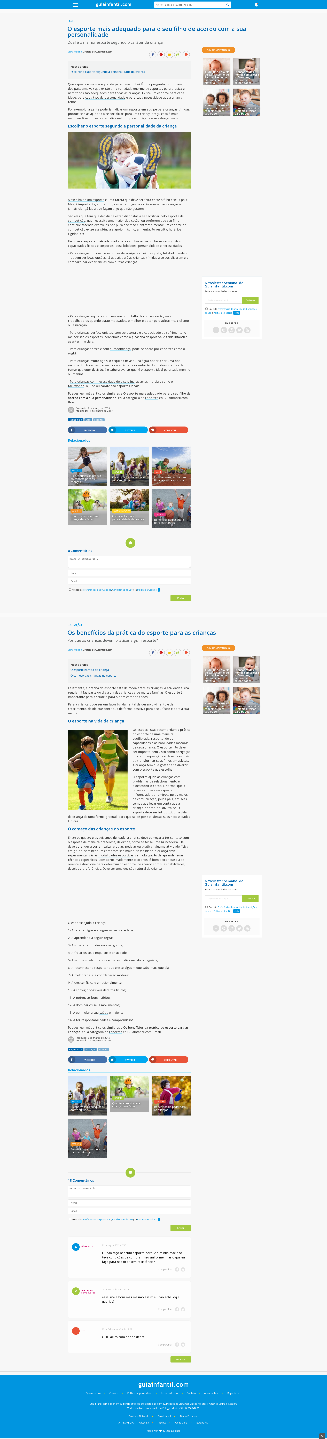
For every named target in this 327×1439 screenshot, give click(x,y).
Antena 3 (144, 1422)
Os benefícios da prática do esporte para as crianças (86, 479)
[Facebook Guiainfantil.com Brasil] (216, 330)
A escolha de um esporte (86, 200)
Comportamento (122, 511)
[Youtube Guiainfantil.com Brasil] (247, 330)
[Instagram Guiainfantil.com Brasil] (231, 330)
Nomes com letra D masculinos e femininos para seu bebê (216, 109)
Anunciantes (211, 1393)
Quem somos (93, 1393)
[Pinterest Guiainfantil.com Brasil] (223, 330)
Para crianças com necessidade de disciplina (102, 381)
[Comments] (186, 55)
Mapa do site (234, 1393)
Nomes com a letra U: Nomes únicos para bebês (247, 110)
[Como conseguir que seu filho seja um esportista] (171, 485)
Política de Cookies (147, 589)
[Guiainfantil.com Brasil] (113, 6)
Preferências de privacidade (231, 309)
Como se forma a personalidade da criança (128, 517)
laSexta (162, 1422)
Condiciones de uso (122, 589)
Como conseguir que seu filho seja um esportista (170, 478)
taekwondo (76, 386)
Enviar (180, 598)
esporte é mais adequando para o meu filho (107, 84)
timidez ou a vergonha (105, 945)
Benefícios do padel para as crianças (170, 1108)
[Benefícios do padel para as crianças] (171, 1114)
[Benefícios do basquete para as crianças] (171, 527)
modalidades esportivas (116, 855)
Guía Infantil (164, 1416)
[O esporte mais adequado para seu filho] (129, 485)
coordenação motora (112, 975)
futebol (168, 253)
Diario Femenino (189, 1416)
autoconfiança (120, 349)
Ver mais (180, 1359)
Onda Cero (181, 1422)
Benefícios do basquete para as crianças (169, 521)
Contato (191, 1393)
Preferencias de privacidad (97, 589)
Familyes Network (139, 1416)
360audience (173, 1430)
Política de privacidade (139, 1393)
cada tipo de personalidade (105, 97)
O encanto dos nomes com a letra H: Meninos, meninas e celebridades (247, 77)
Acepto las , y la (114, 589)
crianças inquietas (90, 316)
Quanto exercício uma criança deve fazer (84, 517)
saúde (103, 1012)
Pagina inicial (75, 419)
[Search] (227, 5)
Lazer (71, 21)
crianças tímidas (89, 253)
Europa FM (202, 1422)
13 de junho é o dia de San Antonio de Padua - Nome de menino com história (217, 77)
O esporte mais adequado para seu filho (128, 478)
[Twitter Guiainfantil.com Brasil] (239, 330)
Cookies (114, 1393)
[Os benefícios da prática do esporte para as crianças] (87, 485)
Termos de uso (169, 1393)
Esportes (151, 398)
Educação (74, 625)
